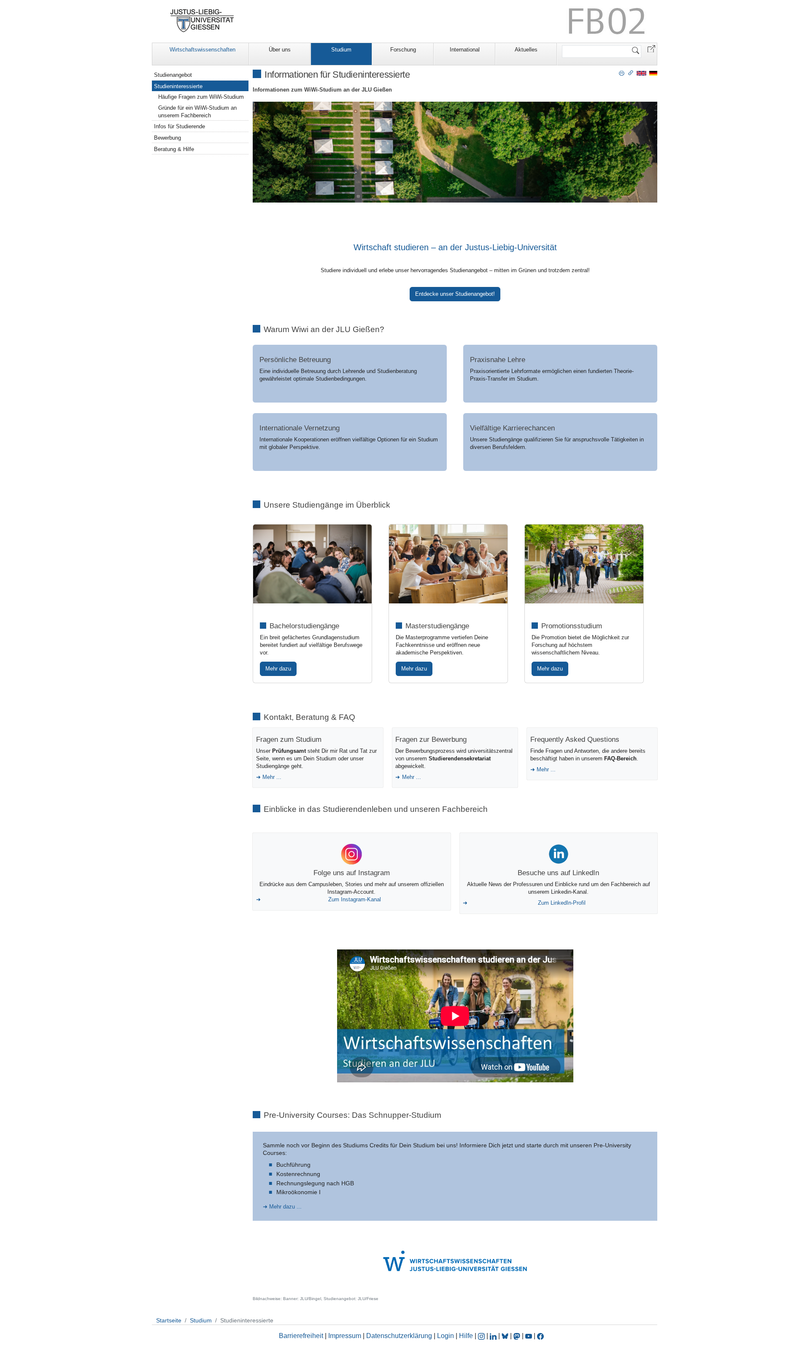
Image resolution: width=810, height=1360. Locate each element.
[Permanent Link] (630, 72)
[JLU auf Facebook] (540, 1335)
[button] (651, 48)
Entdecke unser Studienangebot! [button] (455, 294)
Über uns (280, 49)
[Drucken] (621, 72)
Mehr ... (271, 777)
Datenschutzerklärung (399, 1335)
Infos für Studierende (179, 126)
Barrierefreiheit (301, 1335)
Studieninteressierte (178, 86)
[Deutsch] (653, 73)
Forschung (403, 49)
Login (446, 1335)
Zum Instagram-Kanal (354, 899)
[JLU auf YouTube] (528, 1335)
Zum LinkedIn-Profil (562, 903)
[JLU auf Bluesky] (506, 1335)
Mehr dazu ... (285, 1206)
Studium (341, 49)
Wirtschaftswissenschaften (202, 49)
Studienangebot (173, 75)
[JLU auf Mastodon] (517, 1335)
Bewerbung (167, 138)
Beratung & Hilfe (174, 149)
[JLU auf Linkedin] (494, 1335)
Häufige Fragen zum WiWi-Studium (201, 97)
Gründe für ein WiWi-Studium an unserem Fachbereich (197, 112)
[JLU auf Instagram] (482, 1335)
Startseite (168, 1320)
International (465, 49)
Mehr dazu (278, 668)
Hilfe (466, 1335)
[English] (641, 73)
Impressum (344, 1335)
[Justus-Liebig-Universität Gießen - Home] (202, 20)
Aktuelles (526, 49)
